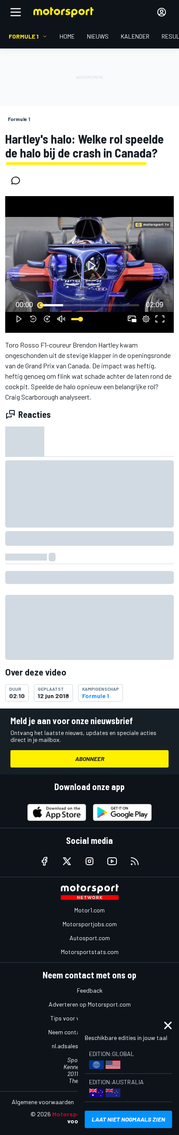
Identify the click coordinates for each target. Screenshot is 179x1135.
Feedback (90, 990)
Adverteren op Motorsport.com (90, 1004)
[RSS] (134, 861)
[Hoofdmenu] (16, 12)
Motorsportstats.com (90, 951)
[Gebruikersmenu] (161, 12)
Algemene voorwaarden (43, 1101)
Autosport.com (90, 937)
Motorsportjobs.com (90, 924)
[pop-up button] (146, 319)
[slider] (89, 305)
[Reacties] (18, 180)
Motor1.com (89, 910)
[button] (90, 265)
